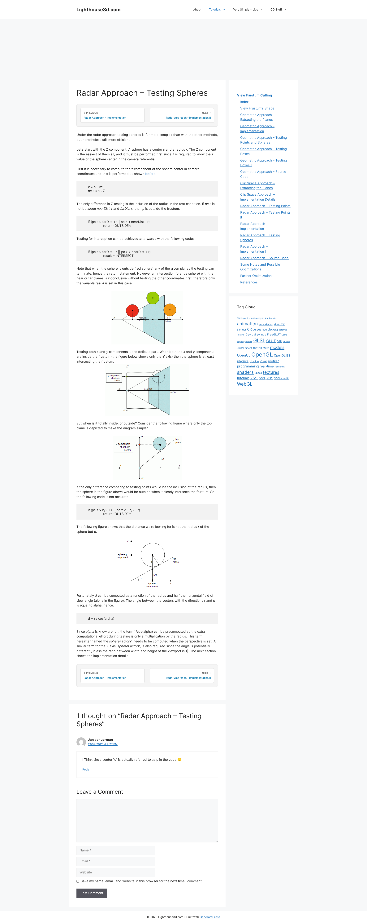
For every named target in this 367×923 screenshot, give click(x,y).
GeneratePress (210, 917)
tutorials (243, 378)
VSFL (262, 378)
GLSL (259, 340)
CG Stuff (276, 9)
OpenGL (262, 354)
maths (257, 348)
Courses (255, 329)
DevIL (249, 334)
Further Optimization (256, 276)
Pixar (263, 361)
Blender (241, 329)
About (197, 9)
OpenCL (243, 355)
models (277, 347)
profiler (273, 361)
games (248, 341)
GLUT (271, 341)
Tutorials (215, 9)
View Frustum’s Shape (257, 108)
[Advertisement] (183, 48)
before (150, 174)
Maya (266, 347)
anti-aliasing (266, 324)
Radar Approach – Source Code (264, 258)
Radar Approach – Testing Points (265, 206)
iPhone (286, 341)
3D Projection (243, 318)
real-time (267, 366)
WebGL (244, 384)
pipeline (254, 361)
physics (242, 361)
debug (273, 329)
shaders (245, 372)
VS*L (254, 378)
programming (248, 366)
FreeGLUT (274, 334)
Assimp (279, 324)
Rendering (280, 367)
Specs (258, 372)
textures (271, 372)
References (249, 282)
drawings (260, 334)
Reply (85, 769)
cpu (264, 329)
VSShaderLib (281, 378)
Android (272, 318)
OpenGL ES (282, 355)
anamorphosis (259, 318)
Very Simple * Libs (245, 9)
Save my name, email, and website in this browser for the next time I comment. (142, 881)
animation (247, 323)
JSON (240, 347)
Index (244, 102)
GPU (279, 341)
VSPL (269, 378)
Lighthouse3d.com (98, 9)
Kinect (248, 347)
